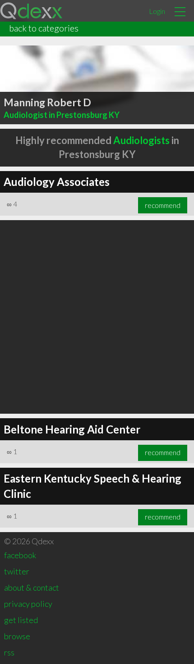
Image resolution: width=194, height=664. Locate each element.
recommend (162, 205)
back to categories (44, 28)
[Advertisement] (97, 317)
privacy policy (28, 604)
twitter (16, 571)
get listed (21, 620)
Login (157, 11)
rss (9, 652)
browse (17, 636)
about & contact (31, 587)
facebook (20, 555)
